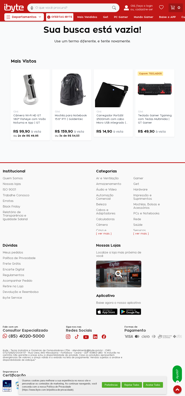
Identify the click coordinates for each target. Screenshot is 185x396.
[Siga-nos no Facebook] (104, 337)
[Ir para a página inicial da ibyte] (14, 8)
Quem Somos (13, 178)
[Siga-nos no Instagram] (68, 337)
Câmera (102, 224)
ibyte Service (12, 297)
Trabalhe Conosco (16, 195)
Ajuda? (177, 374)
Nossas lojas (12, 184)
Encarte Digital (13, 269)
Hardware (140, 189)
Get (136, 184)
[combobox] (73, 7)
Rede (137, 219)
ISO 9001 (9, 189)
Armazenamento (108, 184)
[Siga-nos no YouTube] (86, 337)
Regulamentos (13, 275)
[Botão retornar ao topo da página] (177, 390)
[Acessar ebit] (7, 386)
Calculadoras (105, 219)
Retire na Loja (13, 286)
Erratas (8, 201)
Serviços (139, 230)
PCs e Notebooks (146, 213)
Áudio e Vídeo (106, 189)
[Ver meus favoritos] (161, 7)
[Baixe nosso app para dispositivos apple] (106, 311)
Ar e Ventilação (107, 178)
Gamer (138, 178)
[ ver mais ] (103, 233)
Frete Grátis (12, 263)
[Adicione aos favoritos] (46, 74)
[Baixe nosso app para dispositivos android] (130, 311)
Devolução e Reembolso (21, 292)
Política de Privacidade (19, 258)
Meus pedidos (13, 252)
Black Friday (11, 206)
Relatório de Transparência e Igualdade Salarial (15, 216)
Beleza (101, 204)
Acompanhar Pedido (17, 280)
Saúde (138, 224)
